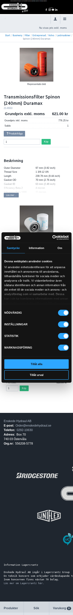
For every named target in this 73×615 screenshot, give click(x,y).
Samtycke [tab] (13, 248)
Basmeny (17, 35)
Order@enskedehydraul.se (33, 425)
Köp (46, 141)
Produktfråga (16, 133)
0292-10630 (25, 430)
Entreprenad (39, 35)
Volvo (51, 35)
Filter (27, 35)
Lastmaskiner (64, 35)
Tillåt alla (36, 364)
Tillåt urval (36, 374)
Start (7, 35)
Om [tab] (59, 248)
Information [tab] (36, 248)
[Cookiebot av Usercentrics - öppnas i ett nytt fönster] (52, 237)
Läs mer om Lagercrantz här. (24, 583)
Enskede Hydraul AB (17, 421)
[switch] (63, 324)
